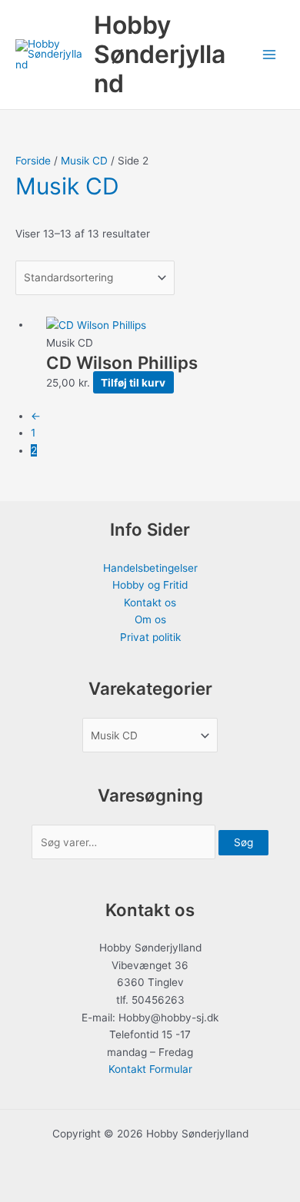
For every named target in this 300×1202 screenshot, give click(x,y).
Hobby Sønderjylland (159, 54)
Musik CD (84, 160)
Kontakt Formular (150, 1069)
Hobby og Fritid (150, 585)
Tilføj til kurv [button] (133, 383)
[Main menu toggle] (269, 55)
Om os (150, 619)
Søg (243, 842)
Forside (33, 160)
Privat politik (150, 637)
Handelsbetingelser (150, 568)
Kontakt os (150, 602)
